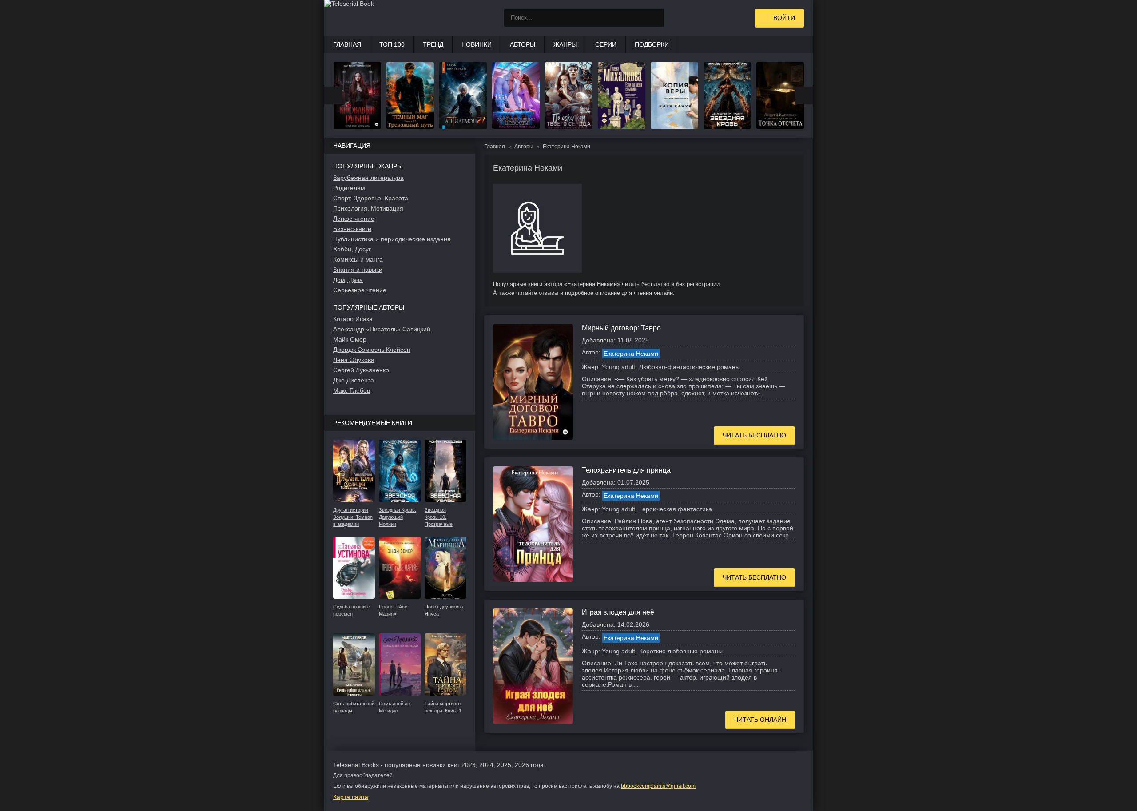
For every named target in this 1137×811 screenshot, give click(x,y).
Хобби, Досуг (352, 249)
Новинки (476, 44)
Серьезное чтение (359, 290)
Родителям (349, 187)
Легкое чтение (353, 218)
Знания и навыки (357, 269)
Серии (605, 44)
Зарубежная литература (368, 177)
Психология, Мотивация (368, 208)
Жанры (565, 44)
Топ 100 (392, 44)
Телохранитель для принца (626, 470)
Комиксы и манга (358, 259)
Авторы (522, 44)
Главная (347, 44)
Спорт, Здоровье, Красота (370, 198)
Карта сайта (350, 796)
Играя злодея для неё (618, 612)
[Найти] (655, 18)
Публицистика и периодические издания (392, 239)
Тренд (433, 44)
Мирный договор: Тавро (621, 328)
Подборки (652, 44)
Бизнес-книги (352, 228)
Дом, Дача (348, 279)
